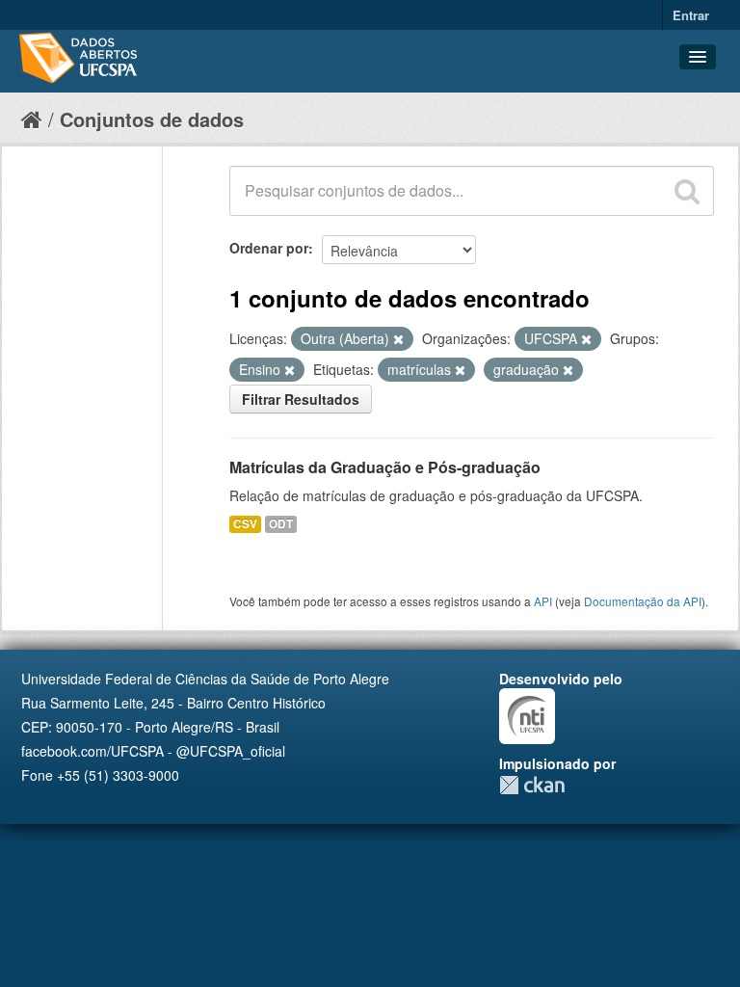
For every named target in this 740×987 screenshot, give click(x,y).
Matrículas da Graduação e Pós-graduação (385, 467)
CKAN (532, 785)
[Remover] (398, 339)
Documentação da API (642, 601)
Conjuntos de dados (152, 119)
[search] (687, 190)
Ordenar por (268, 247)
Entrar (691, 15)
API (543, 601)
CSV (245, 524)
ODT (281, 524)
